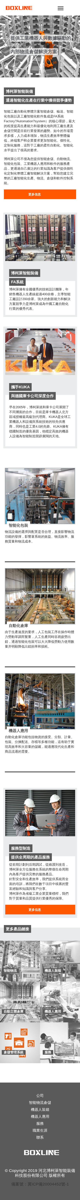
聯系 (40, 1137)
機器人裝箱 (40, 1110)
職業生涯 (40, 1130)
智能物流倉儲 (40, 1103)
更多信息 (34, 194)
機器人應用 (40, 1116)
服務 (40, 1123)
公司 (40, 1096)
